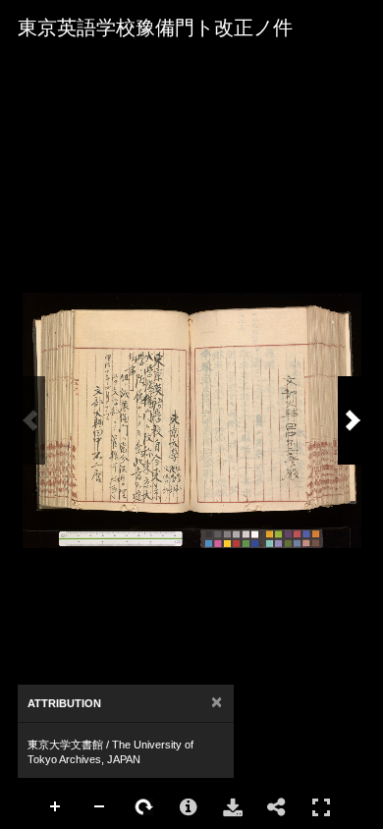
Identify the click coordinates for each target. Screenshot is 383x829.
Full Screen (321, 807)
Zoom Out (100, 807)
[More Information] (188, 807)
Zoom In (56, 807)
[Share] (277, 807)
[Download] (232, 807)
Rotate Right (144, 807)
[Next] (352, 420)
